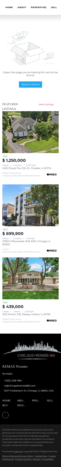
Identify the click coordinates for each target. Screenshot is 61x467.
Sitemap (37, 459)
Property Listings (23, 459)
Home (9, 7)
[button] (7, 401)
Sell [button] (54, 7)
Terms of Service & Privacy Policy (17, 456)
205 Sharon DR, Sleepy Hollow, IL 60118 (26, 314)
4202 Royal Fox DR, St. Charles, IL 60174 (26, 168)
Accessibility (48, 459)
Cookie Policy (41, 456)
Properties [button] (38, 7)
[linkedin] (5, 415)
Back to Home (31, 84)
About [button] (22, 7)
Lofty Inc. (18, 451)
